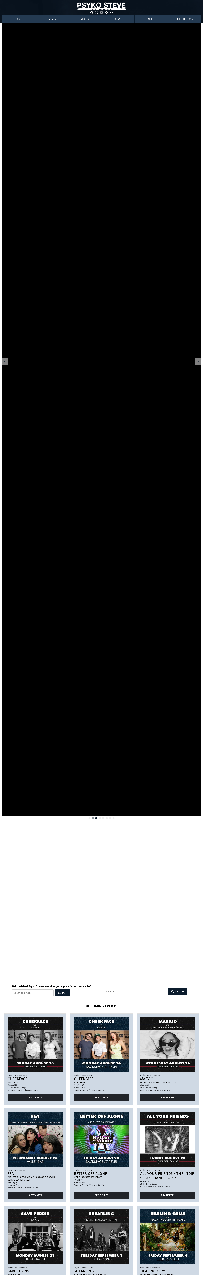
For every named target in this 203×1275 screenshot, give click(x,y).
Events (52, 19)
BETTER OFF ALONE (90, 1173)
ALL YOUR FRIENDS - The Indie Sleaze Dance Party (167, 1175)
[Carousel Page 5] (103, 818)
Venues (85, 19)
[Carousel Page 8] (114, 818)
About (151, 19)
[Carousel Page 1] (89, 818)
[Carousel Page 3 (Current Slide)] (96, 818)
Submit (62, 992)
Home (18, 19)
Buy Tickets (35, 1097)
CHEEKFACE (17, 1079)
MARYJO (146, 1079)
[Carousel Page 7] (110, 818)
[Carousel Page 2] (93, 818)
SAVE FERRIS (18, 1271)
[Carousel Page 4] (100, 818)
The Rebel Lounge (184, 19)
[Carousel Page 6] (107, 818)
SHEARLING (84, 1271)
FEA (11, 1173)
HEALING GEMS (153, 1271)
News (118, 19)
